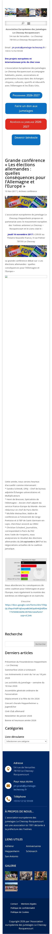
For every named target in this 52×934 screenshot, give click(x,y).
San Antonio (11, 856)
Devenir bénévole (26, 137)
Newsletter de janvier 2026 (18, 715)
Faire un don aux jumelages (26, 108)
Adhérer (9, 846)
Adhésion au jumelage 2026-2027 (26, 124)
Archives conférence (28, 191)
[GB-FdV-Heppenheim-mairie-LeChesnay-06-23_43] (11, 890)
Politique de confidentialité (23, 908)
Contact (14, 904)
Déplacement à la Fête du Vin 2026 (22, 698)
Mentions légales (28, 904)
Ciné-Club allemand (14, 711)
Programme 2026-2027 (26, 95)
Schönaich (31, 851)
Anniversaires (33, 846)
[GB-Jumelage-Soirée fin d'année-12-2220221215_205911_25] (26, 879)
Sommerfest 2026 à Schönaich (20, 669)
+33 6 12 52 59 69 (23, 800)
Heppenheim (12, 851)
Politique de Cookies (20, 912)
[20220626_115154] (11, 879)
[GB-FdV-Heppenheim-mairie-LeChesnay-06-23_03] (40, 879)
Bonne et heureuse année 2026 (20, 720)
